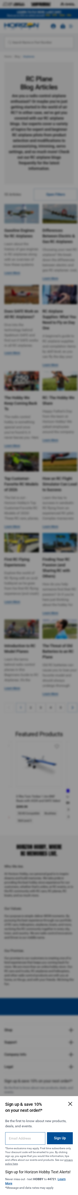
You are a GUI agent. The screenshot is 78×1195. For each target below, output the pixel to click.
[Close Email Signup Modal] (70, 1103)
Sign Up (60, 1138)
